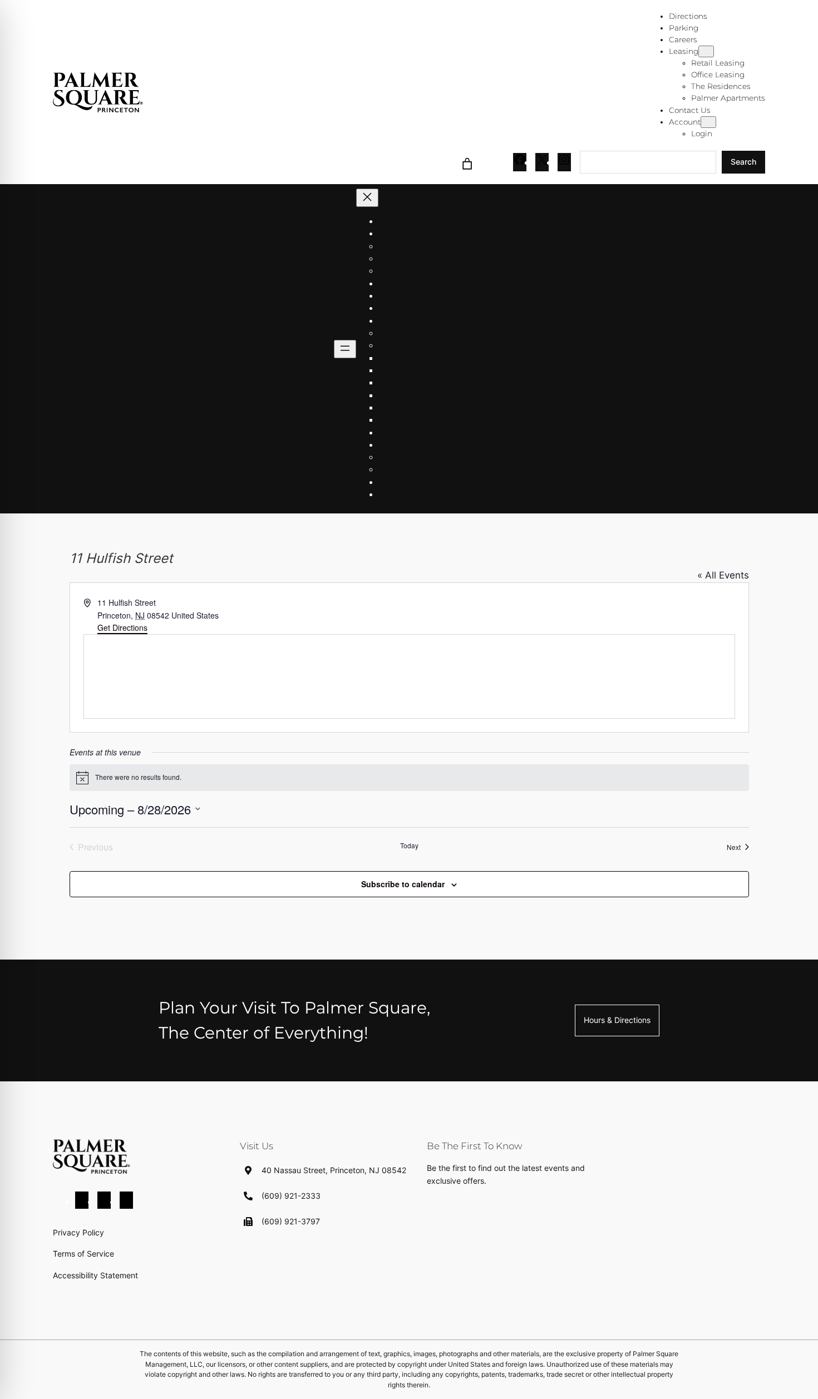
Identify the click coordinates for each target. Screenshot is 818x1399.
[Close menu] (367, 198)
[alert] (409, 777)
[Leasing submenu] (706, 51)
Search (743, 161)
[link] (467, 162)
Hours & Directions (617, 1020)
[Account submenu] (708, 122)
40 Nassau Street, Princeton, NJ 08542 (334, 1170)
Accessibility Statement (95, 1275)
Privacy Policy (78, 1232)
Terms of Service (83, 1253)
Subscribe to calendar (403, 883)
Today (409, 845)
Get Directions (122, 627)
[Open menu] (345, 349)
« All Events (723, 575)
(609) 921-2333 (291, 1195)
